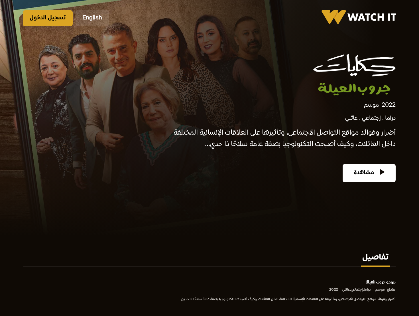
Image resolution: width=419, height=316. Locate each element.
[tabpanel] (209, 291)
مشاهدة (364, 173)
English (92, 18)
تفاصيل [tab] (375, 258)
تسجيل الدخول (48, 18)
